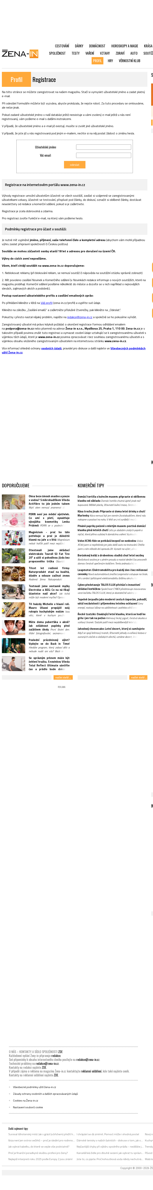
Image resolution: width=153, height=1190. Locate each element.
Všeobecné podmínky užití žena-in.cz (34, 1087)
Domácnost (97, 45)
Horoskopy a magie (124, 45)
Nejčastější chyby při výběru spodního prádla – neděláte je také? (110, 1147)
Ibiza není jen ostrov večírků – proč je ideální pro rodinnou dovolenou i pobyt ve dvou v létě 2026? (41, 1140)
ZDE (60, 1051)
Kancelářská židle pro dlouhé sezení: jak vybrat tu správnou (110, 1153)
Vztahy (105, 53)
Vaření (89, 53)
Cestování (62, 45)
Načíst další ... (63, 677)
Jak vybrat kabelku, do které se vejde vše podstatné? (38, 1147)
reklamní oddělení (91, 1071)
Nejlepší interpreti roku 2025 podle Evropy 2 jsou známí (40, 1159)
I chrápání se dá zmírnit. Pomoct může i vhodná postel (108, 1134)
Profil (97, 60)
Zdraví (120, 53)
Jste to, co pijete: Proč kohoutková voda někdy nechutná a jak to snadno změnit (110, 1159)
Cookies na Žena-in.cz (25, 1100)
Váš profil (46, 303)
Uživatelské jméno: (45, 147)
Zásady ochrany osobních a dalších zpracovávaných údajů (45, 1094)
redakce (55, 1055)
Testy (75, 53)
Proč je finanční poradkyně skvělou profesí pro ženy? (38, 1153)
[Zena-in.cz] (22, 54)
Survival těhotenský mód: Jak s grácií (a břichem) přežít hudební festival (41, 1134)
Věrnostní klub (129, 60)
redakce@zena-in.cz (79, 317)
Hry (110, 60)
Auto (134, 53)
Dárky (79, 45)
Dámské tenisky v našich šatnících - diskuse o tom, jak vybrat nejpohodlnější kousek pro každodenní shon (110, 1140)
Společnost (57, 53)
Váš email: (45, 155)
